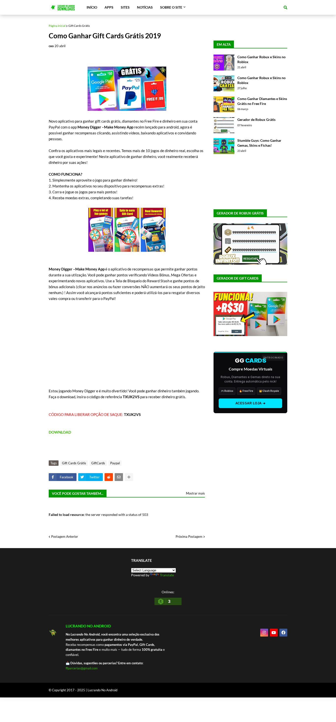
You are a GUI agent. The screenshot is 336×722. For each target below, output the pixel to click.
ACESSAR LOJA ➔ (250, 403)
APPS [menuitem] (109, 7)
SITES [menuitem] (125, 7)
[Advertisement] (127, 347)
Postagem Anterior (64, 536)
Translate (167, 575)
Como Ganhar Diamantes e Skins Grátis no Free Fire (262, 101)
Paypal (115, 463)
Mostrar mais (195, 493)
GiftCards (98, 463)
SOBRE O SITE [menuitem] (171, 7)
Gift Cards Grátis (79, 26)
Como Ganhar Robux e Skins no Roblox (261, 59)
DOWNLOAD (60, 432)
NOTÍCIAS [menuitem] (145, 7)
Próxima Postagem (189, 536)
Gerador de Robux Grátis (256, 119)
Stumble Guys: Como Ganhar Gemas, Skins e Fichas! (259, 142)
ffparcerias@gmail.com (82, 668)
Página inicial (57, 26)
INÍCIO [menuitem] (92, 7)
